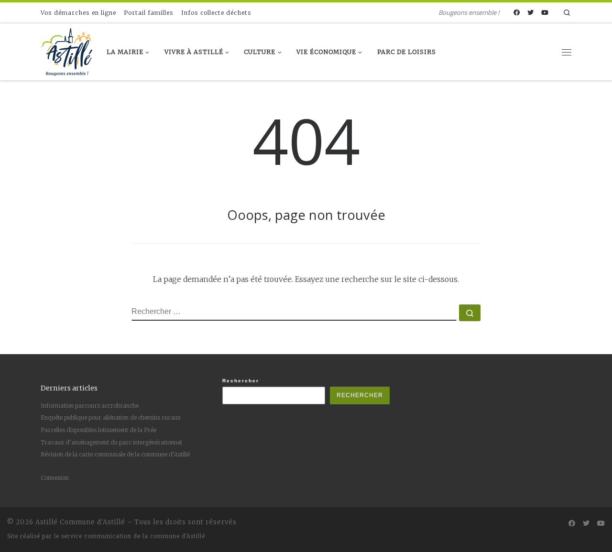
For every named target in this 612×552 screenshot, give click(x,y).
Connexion (55, 477)
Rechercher (240, 380)
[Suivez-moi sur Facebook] (517, 13)
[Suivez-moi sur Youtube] (544, 13)
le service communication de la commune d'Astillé (129, 536)
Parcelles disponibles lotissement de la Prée (98, 429)
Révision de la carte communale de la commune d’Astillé (115, 454)
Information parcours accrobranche (90, 405)
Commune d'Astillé (92, 522)
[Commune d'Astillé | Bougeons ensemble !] (66, 50)
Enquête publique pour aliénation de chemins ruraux (111, 417)
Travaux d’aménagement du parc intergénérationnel (111, 442)
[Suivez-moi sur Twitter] (530, 13)
